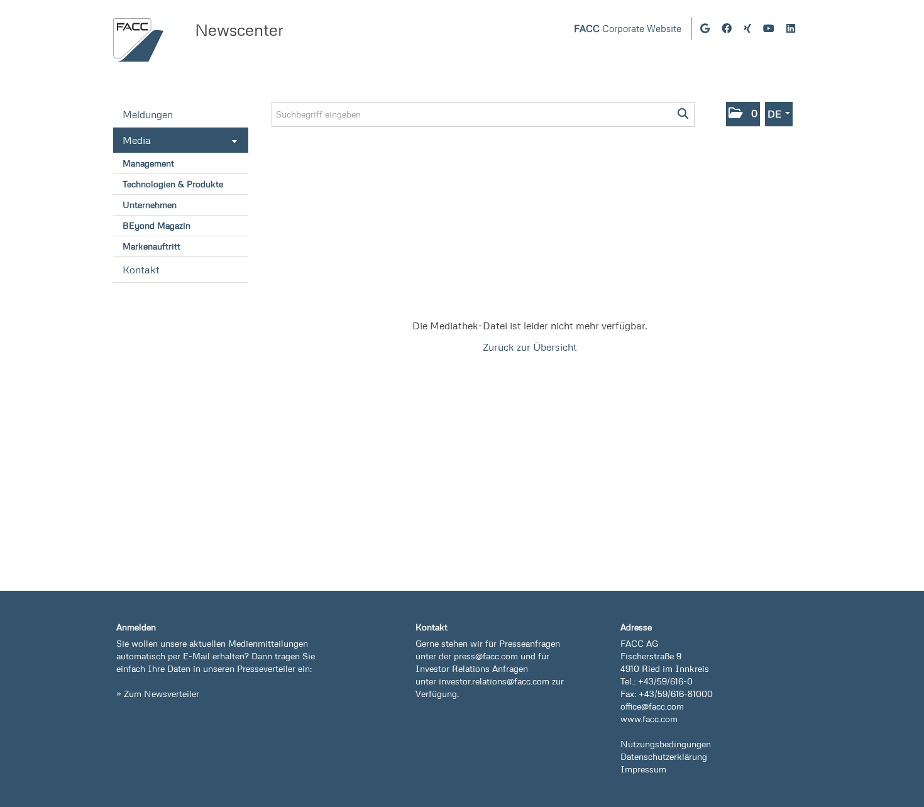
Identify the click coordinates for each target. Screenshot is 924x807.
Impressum (643, 769)
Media (137, 140)
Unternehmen (150, 204)
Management (148, 163)
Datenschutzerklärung (663, 756)
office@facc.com (652, 706)
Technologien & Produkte (173, 183)
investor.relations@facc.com (494, 681)
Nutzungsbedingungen (665, 743)
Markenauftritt (151, 246)
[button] (743, 114)
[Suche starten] (684, 114)
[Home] (138, 40)
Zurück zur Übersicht (530, 347)
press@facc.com (486, 656)
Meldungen (148, 114)
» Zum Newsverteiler (157, 693)
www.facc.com (649, 718)
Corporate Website (627, 28)
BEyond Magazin (156, 225)
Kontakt (141, 269)
